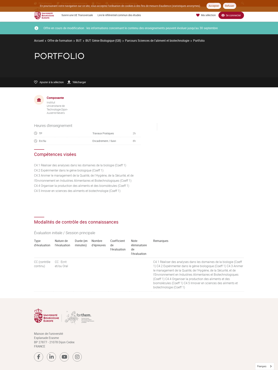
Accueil (39, 40)
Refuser (229, 6)
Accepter (214, 6)
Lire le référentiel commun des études (119, 15)
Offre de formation (59, 40)
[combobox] (264, 366)
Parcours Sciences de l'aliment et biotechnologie (157, 40)
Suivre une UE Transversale (77, 15)
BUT (79, 40)
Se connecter (233, 15)
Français (261, 366)
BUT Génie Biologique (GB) (103, 40)
